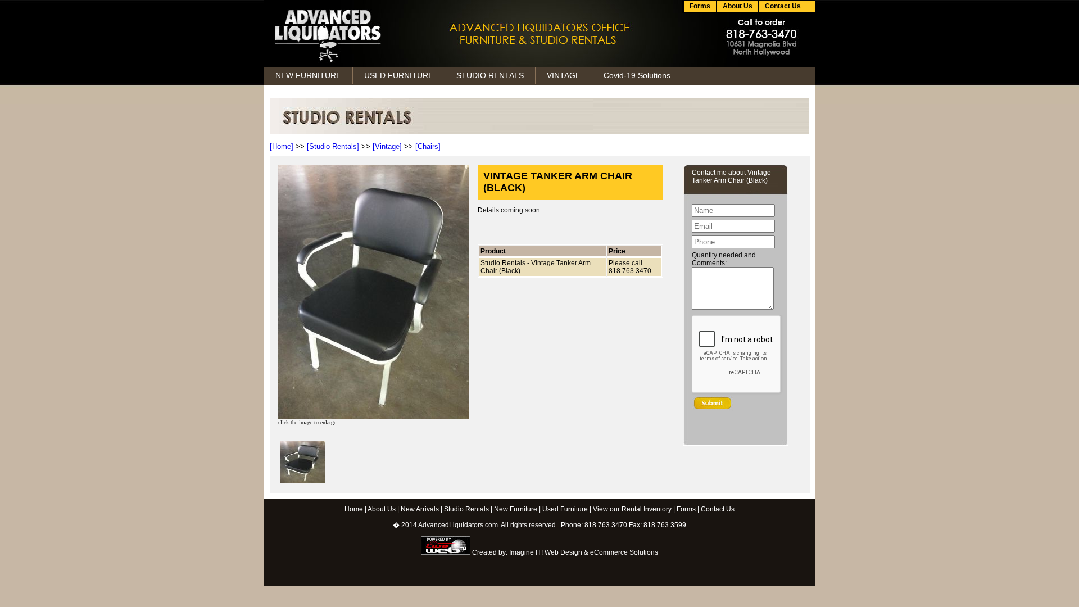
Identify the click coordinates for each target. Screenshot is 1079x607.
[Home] (281, 146)
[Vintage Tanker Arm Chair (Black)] (373, 417)
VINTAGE (564, 75)
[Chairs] (428, 146)
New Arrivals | (421, 509)
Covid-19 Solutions (637, 75)
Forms (700, 6)
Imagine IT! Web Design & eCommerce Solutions (583, 552)
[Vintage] (387, 146)
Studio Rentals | (468, 509)
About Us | (383, 509)
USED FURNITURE (398, 75)
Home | (355, 509)
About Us (737, 6)
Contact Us (718, 509)
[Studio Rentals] (333, 146)
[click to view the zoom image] (302, 480)
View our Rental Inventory (632, 509)
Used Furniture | (566, 509)
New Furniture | (517, 509)
